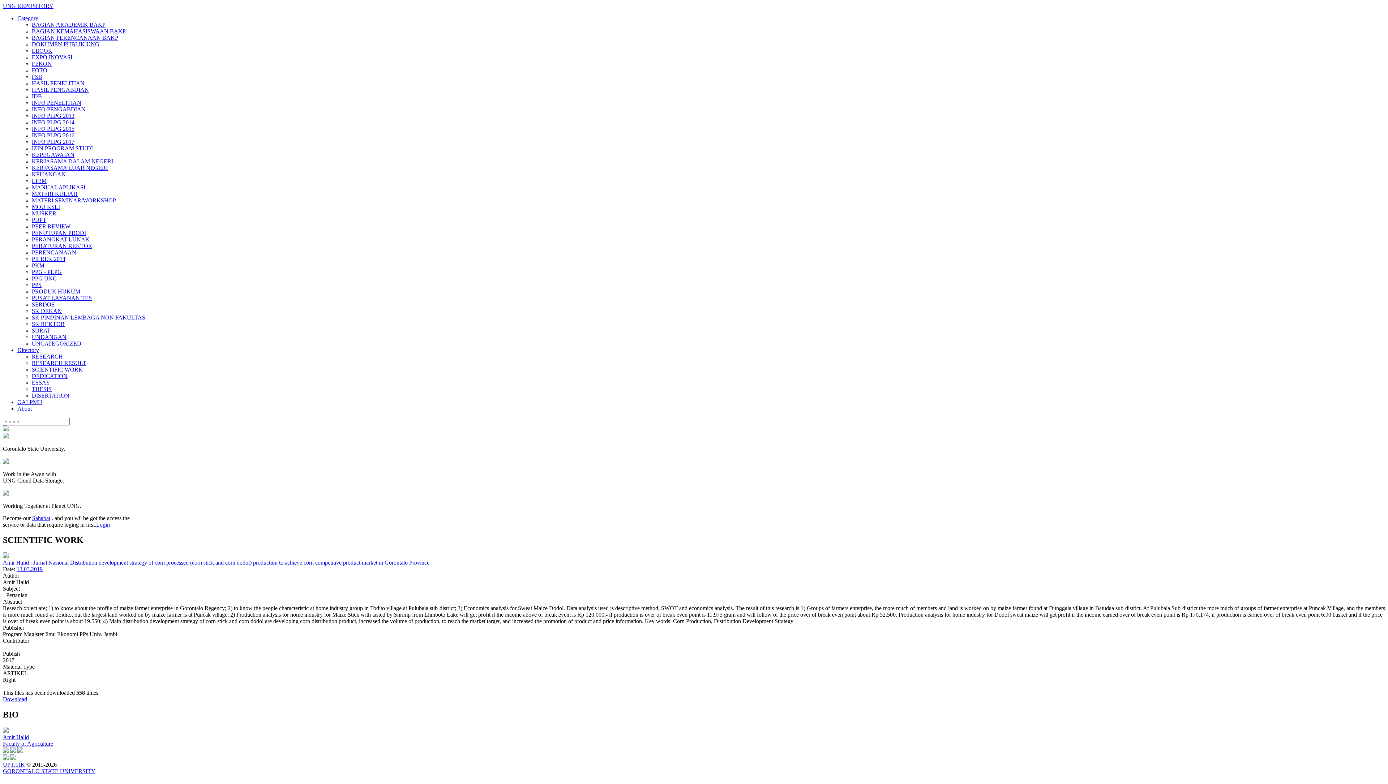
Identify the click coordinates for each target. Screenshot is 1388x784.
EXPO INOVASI (52, 57)
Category (27, 18)
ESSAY (41, 383)
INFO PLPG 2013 (53, 116)
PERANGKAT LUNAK (61, 239)
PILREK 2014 (48, 259)
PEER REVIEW (51, 226)
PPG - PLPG (47, 272)
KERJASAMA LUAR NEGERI (70, 168)
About (24, 409)
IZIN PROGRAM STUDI (62, 148)
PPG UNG (44, 278)
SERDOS (43, 304)
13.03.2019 (30, 569)
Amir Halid (16, 737)
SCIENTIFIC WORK (57, 370)
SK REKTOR (48, 324)
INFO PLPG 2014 (53, 122)
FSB (37, 77)
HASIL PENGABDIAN (60, 90)
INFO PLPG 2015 (53, 129)
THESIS (42, 389)
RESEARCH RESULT (59, 363)
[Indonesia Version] (6, 429)
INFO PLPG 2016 (53, 135)
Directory (28, 350)
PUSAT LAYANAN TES (62, 298)
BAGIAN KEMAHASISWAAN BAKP (79, 31)
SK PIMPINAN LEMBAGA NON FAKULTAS (88, 317)
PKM (38, 265)
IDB (37, 96)
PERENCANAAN (54, 252)
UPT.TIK (14, 765)
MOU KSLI (46, 207)
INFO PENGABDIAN (59, 109)
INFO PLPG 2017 (53, 142)
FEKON (42, 64)
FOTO (39, 70)
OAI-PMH (29, 402)
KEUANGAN (49, 174)
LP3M (39, 181)
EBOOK (42, 51)
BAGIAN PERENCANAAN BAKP (75, 38)
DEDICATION (50, 376)
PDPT (39, 220)
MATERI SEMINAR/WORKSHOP (74, 200)
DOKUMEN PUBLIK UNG (65, 44)
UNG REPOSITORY (28, 6)
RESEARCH (47, 357)
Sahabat (41, 518)
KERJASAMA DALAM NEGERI (72, 161)
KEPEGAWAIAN (53, 155)
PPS (37, 285)
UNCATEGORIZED (56, 343)
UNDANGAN (49, 337)
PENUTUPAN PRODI (59, 233)
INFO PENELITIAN (56, 103)
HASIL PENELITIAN (58, 83)
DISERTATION (50, 396)
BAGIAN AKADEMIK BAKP (69, 25)
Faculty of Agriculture (28, 744)
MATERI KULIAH (55, 194)
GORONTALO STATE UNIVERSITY (49, 771)
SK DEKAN (47, 311)
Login (103, 525)
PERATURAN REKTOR (62, 246)
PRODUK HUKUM (56, 291)
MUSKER (44, 213)
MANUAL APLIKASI (58, 187)
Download (15, 699)
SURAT (41, 330)
